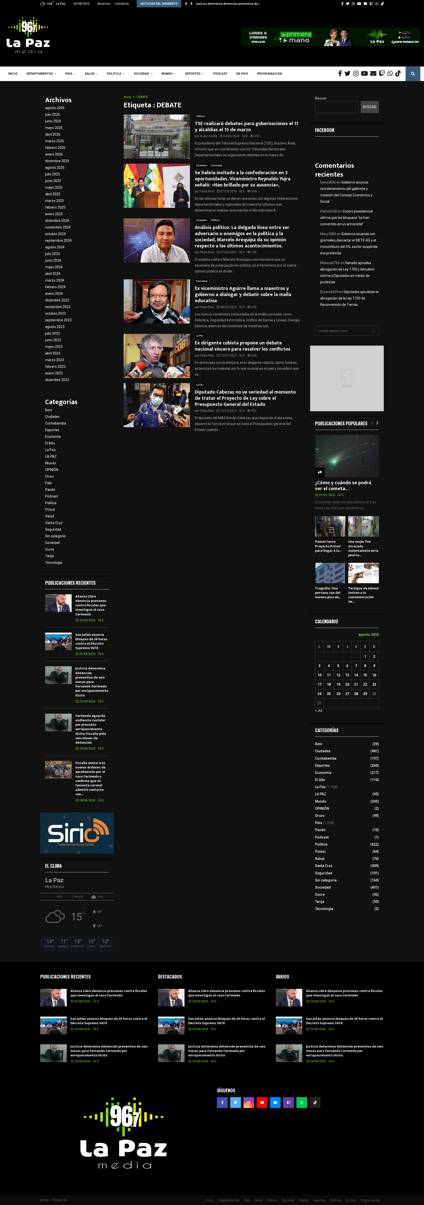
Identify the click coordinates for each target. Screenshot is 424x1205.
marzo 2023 (54, 360)
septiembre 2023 (58, 320)
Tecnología (53, 563)
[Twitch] (383, 73)
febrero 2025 (55, 207)
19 (338, 684)
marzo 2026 (54, 141)
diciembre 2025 (57, 161)
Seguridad (53, 529)
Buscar (321, 98)
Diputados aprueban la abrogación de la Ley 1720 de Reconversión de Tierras (349, 298)
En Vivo (242, 73)
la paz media (208, 136)
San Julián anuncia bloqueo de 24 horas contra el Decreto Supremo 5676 (91, 641)
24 (319, 694)
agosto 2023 (55, 327)
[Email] (374, 73)
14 (356, 675)
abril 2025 (52, 194)
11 (329, 675)
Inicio (13, 73)
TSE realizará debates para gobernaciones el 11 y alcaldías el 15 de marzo (246, 126)
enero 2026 (54, 154)
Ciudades (201, 165)
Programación (269, 73)
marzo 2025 (54, 201)
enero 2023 (54, 373)
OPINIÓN (51, 470)
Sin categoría (55, 536)
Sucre (49, 549)
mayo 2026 (54, 128)
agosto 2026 (55, 108)
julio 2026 (52, 114)
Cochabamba (55, 423)
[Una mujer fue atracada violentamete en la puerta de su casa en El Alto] (363, 526)
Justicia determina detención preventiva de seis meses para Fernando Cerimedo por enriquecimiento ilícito (91, 682)
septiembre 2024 (58, 240)
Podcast (220, 73)
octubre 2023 (55, 313)
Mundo (166, 73)
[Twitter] (348, 73)
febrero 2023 (55, 367)
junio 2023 (53, 340)
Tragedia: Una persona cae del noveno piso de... (328, 592)
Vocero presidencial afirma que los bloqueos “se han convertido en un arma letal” (346, 217)
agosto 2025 (55, 168)
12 (338, 675)
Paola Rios (207, 191)
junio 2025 (53, 181)
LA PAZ (51, 456)
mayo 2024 (54, 267)
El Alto (50, 443)
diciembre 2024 (57, 221)
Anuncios (103, 3)
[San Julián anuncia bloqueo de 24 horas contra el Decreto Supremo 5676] (58, 641)
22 (365, 684)
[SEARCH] (373, 331)
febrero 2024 (55, 287)
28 (356, 694)
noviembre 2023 (57, 307)
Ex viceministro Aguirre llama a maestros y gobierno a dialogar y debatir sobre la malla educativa (243, 294)
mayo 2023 (54, 347)
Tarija (49, 556)
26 (338, 694)
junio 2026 (53, 121)
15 (365, 675)
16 (374, 675)
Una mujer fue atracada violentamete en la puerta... (363, 548)
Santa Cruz (54, 523)
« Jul (318, 710)
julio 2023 (52, 333)
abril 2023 (52, 353)
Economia (53, 437)
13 (347, 675)
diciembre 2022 (57, 380)
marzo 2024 (54, 280)
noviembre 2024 (57, 227)
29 (365, 694)
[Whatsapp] (391, 73)
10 (319, 675)
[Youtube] (365, 73)
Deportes (192, 73)
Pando (50, 490)
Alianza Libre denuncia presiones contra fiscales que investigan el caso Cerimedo (90, 605)
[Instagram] (357, 73)
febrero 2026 (55, 148)
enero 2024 (54, 294)
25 (329, 694)
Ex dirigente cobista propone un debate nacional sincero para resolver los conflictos (243, 346)
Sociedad (141, 73)
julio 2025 (52, 174)
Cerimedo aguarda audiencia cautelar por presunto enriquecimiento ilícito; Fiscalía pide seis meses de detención (90, 729)
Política (114, 73)
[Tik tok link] (382, 3)
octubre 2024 (55, 234)
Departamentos (39, 73)
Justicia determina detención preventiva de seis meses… (236, 3)
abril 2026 (52, 134)
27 (347, 694)
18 (329, 684)
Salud (89, 73)
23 (374, 684)
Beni (48, 410)
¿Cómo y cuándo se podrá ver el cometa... (343, 486)
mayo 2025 (54, 187)
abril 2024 (52, 274)
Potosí (50, 509)
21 (356, 684)
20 (347, 684)
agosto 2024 (55, 247)
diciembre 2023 (57, 300)
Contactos (122, 3)
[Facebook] (341, 73)
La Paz (200, 335)
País (68, 73)
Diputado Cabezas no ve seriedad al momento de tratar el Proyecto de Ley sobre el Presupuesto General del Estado (245, 398)
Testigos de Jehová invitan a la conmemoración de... (363, 594)
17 (319, 684)
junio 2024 (53, 260)
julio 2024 (52, 254)
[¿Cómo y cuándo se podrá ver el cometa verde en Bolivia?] (347, 456)
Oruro (49, 476)
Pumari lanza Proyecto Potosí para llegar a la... (328, 546)
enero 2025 (54, 214)
